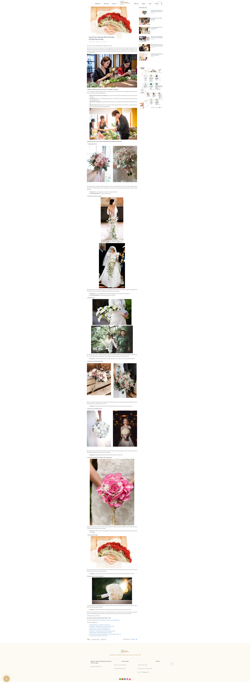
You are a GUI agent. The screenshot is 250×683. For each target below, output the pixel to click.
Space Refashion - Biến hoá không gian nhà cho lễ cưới (101, 632)
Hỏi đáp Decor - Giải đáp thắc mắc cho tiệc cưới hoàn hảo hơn (102, 626)
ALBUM (143, 3)
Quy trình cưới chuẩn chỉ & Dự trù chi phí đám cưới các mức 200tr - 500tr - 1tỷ (105, 634)
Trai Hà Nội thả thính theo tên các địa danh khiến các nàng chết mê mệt (157, 11)
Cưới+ (97, 622)
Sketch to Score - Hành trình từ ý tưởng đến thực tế (100, 629)
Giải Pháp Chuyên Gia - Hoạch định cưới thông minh (100, 624)
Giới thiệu (106, 3)
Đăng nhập (159, 1)
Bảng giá (136, 3)
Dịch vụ (114, 3)
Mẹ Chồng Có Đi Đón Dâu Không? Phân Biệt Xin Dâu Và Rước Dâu (157, 54)
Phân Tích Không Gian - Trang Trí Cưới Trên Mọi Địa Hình (108, 620)
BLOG (150, 3)
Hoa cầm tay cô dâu (95, 639)
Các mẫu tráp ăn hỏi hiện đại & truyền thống (98, 635)
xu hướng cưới (103, 639)
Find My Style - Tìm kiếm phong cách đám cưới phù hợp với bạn (102, 631)
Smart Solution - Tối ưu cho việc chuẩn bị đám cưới (100, 627)
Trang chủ (97, 3)
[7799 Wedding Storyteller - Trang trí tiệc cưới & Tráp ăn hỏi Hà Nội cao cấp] (125, 2)
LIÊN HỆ (156, 3)
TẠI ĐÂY (109, 618)
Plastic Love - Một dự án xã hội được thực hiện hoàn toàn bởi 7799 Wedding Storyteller (157, 37)
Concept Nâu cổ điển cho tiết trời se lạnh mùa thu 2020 (156, 28)
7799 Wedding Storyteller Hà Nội (93, 615)
